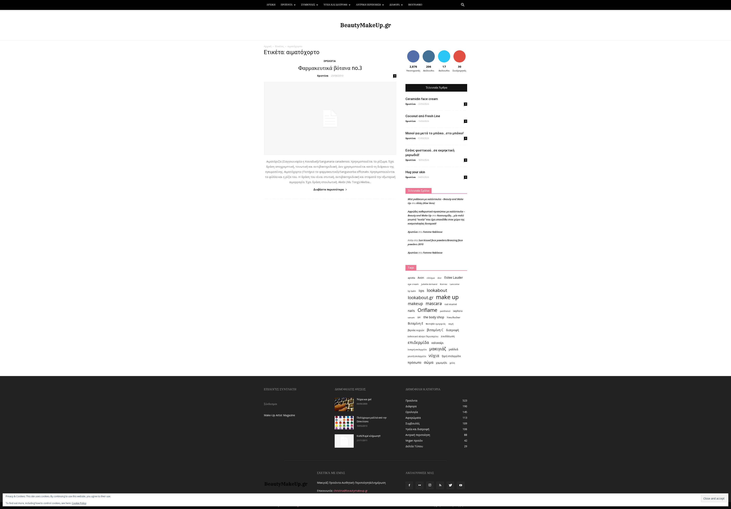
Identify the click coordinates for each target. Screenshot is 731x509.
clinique (431, 278)
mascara (434, 303)
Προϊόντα (287, 5)
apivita (411, 277)
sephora (457, 311)
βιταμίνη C (435, 330)
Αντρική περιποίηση (368, 5)
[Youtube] (460, 485)
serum (411, 317)
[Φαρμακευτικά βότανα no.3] (330, 118)
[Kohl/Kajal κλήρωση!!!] (344, 441)
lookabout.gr (420, 297)
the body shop (433, 317)
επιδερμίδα (418, 342)
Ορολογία (330, 61)
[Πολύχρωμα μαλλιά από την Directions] (344, 422)
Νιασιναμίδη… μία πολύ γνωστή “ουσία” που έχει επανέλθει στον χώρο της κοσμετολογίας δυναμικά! (436, 219)
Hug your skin (415, 172)
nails (411, 311)
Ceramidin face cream (421, 99)
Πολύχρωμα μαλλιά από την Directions (372, 420)
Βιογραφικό (415, 5)
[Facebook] (409, 485)
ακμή (450, 324)
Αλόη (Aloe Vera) (425, 203)
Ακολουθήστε (429, 51)
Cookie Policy (79, 503)
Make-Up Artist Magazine (279, 415)
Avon (421, 277)
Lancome (454, 284)
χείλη (452, 363)
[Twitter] (450, 485)
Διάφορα (394, 5)
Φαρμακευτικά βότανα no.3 (330, 68)
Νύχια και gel (364, 399)
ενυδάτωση (448, 336)
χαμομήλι (441, 362)
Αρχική (271, 5)
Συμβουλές (308, 5)
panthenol (445, 311)
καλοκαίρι (438, 343)
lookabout (437, 290)
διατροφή (452, 330)
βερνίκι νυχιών (416, 330)
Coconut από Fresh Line (422, 116)
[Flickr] (419, 485)
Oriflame (427, 310)
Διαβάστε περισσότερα (328, 189)
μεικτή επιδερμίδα (417, 356)
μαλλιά (453, 349)
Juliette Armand (429, 284)
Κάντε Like (413, 51)
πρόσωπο (414, 363)
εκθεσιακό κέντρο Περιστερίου (423, 336)
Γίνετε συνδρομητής (461, 53)
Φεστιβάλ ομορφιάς (436, 324)
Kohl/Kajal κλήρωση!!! (369, 436)
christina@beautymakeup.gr (351, 490)
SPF (419, 317)
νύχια (434, 356)
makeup (415, 304)
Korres (443, 284)
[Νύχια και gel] (344, 404)
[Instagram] (430, 485)
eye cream (413, 284)
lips (421, 291)
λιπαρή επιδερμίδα (417, 349)
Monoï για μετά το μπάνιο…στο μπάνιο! (434, 133)
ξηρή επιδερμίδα (451, 356)
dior (439, 278)
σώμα (428, 362)
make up (447, 297)
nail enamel (451, 304)
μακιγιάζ (437, 349)
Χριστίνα (322, 75)
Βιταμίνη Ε (415, 324)
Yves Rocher (453, 317)
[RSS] (440, 485)
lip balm (412, 291)
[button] (462, 5)
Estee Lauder (453, 278)
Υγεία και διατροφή (335, 5)
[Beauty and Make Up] (365, 25)
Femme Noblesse (432, 232)
